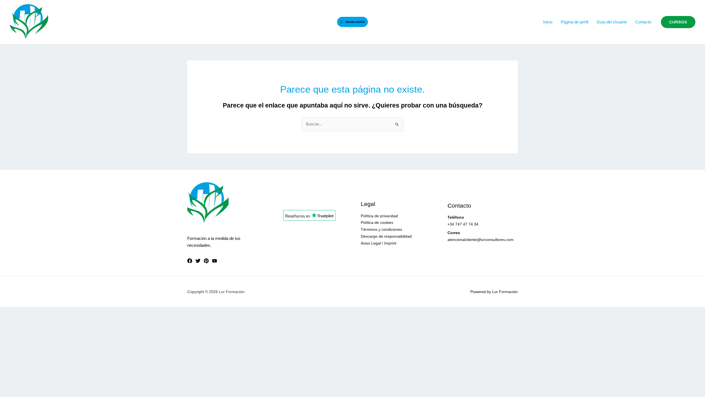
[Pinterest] (206, 260)
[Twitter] (198, 260)
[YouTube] (214, 260)
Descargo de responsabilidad (386, 236)
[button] (678, 22)
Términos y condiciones (381, 229)
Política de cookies (377, 222)
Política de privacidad (379, 216)
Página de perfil (574, 22)
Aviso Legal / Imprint (378, 243)
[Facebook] (189, 260)
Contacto (643, 22)
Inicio (547, 22)
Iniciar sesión (355, 21)
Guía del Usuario (611, 22)
